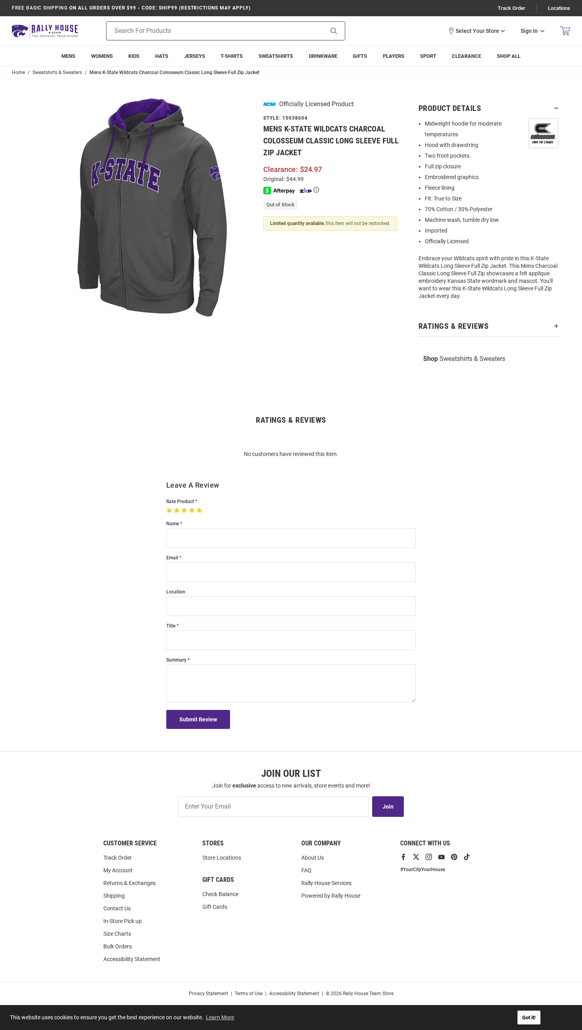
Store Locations (221, 858)
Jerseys (194, 56)
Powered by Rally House (330, 896)
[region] (488, 212)
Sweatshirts (276, 56)
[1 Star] (170, 510)
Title (170, 626)
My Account (118, 870)
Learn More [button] (220, 1017)
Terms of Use (248, 993)
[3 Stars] (185, 510)
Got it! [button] (529, 1017)
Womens (102, 56)
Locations (559, 8)
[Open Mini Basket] (565, 31)
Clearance (466, 56)
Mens (68, 56)
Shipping (114, 896)
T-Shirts (232, 56)
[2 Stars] (177, 510)
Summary (176, 660)
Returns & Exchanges (129, 883)
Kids (133, 56)
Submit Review (198, 719)
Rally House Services (326, 883)
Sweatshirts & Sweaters (464, 358)
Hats (161, 56)
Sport (428, 56)
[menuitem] (393, 56)
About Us (312, 858)
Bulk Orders (117, 946)
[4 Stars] (192, 510)
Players (393, 56)
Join (388, 806)
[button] (476, 30)
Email (172, 558)
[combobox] (205, 31)
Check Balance (220, 894)
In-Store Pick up (122, 921)
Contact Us (117, 908)
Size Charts (117, 934)
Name (172, 523)
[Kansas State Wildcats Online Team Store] (45, 30)
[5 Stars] (200, 510)
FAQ (306, 870)
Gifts (360, 56)
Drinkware (323, 56)
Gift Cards (214, 907)
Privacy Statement (208, 993)
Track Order (511, 8)
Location (175, 592)
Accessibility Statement (131, 959)
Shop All (509, 56)
